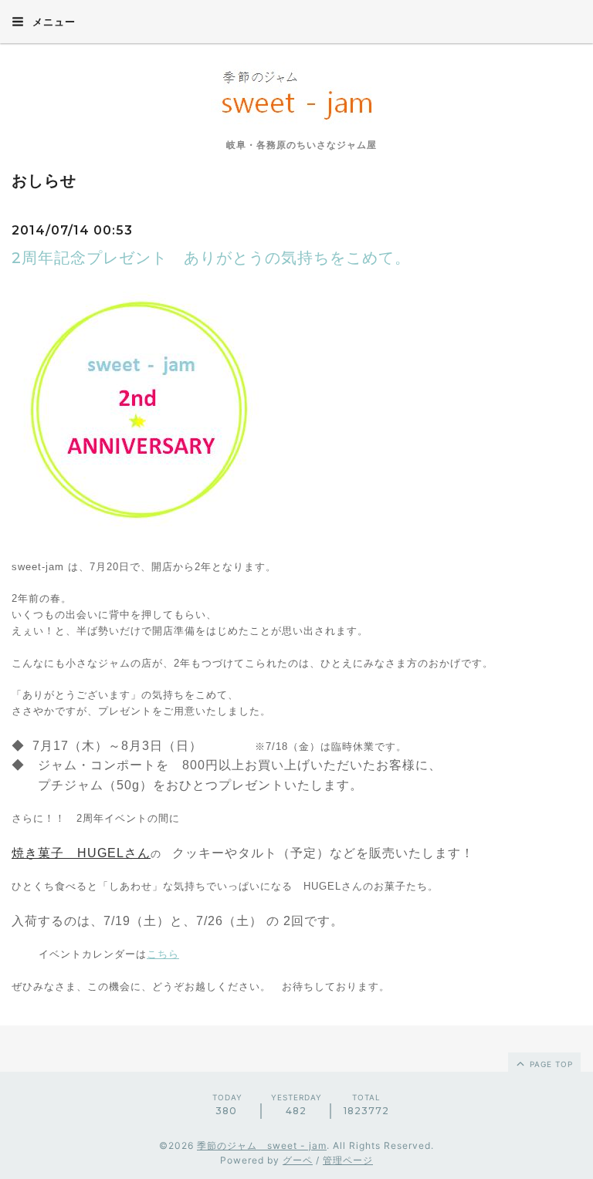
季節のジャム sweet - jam (262, 1145)
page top (550, 1064)
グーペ (298, 1160)
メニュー (52, 21)
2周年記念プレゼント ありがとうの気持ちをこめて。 (211, 257)
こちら (163, 954)
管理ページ (348, 1160)
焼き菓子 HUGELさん (81, 853)
